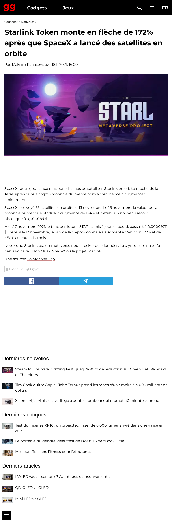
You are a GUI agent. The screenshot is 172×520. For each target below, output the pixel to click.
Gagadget (9, 6)
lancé (43, 188)
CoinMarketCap (41, 259)
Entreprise (16, 269)
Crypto (35, 269)
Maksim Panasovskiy (30, 64)
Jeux (68, 8)
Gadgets (37, 8)
